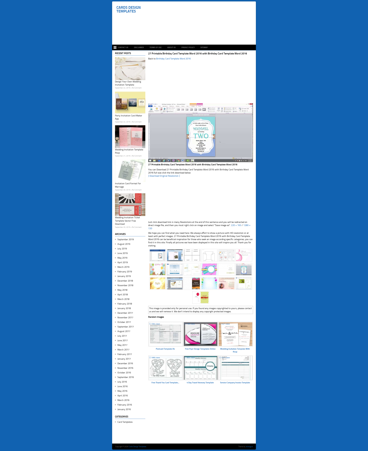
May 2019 (122, 257)
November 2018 (125, 285)
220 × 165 (236, 225)
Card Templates (125, 422)
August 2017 (123, 331)
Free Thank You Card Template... (165, 382)
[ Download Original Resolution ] (164, 175)
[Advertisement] (185, 36)
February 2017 (124, 354)
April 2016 (122, 395)
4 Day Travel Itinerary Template (200, 382)
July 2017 (122, 335)
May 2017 (122, 345)
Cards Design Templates (128, 9)
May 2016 (122, 391)
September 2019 (125, 239)
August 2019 (123, 244)
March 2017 (123, 349)
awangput (249, 447)
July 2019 (122, 248)
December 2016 (125, 363)
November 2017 (125, 317)
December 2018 (125, 280)
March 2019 (123, 267)
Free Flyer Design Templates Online (200, 349)
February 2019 (124, 271)
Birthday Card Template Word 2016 (173, 58)
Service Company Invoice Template (235, 382)
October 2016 (124, 372)
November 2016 (125, 368)
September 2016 (125, 377)
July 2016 (122, 381)
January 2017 (124, 358)
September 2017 (125, 326)
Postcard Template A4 (165, 349)
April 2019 (122, 262)
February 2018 (124, 303)
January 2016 (124, 409)
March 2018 (123, 299)
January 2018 (124, 308)
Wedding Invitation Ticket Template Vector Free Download (127, 220)
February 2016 (124, 404)
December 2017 (125, 313)
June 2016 (122, 386)
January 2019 (124, 276)
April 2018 (122, 294)
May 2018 (122, 290)
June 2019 (122, 253)
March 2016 (123, 400)
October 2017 (124, 322)
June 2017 (122, 340)
